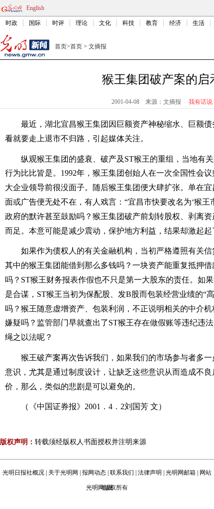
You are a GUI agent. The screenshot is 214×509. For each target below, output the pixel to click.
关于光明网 (63, 472)
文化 (105, 22)
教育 (152, 22)
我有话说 (201, 101)
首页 (61, 46)
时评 (58, 22)
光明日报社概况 (23, 472)
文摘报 (98, 46)
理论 (82, 22)
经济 (175, 22)
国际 (35, 22)
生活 (199, 22)
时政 (11, 22)
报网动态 (94, 472)
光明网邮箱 (181, 472)
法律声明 (150, 472)
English (35, 7)
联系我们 (122, 472)
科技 (128, 22)
